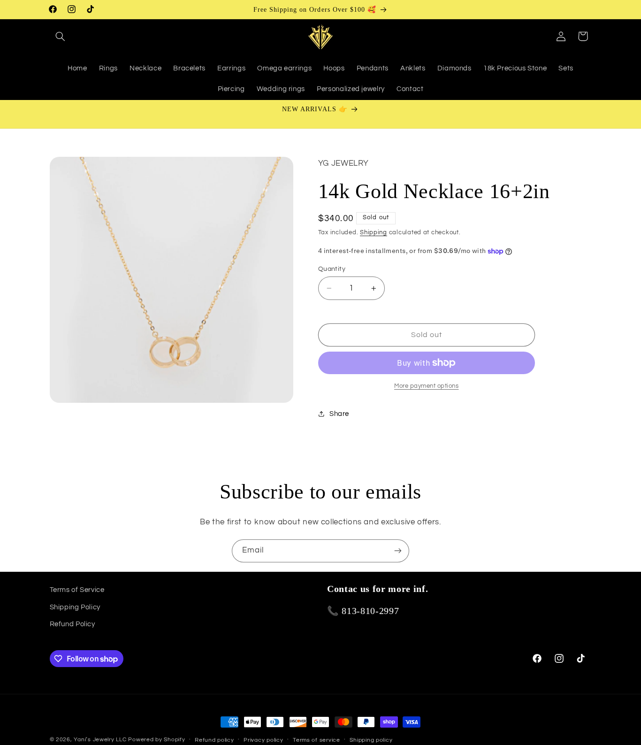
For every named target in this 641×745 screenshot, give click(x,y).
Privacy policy (263, 740)
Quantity (331, 269)
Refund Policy (72, 624)
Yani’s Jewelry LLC (100, 739)
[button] (60, 36)
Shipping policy (371, 740)
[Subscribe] (398, 550)
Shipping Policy (75, 606)
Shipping (373, 233)
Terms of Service (77, 589)
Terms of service (316, 740)
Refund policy (214, 740)
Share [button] (339, 413)
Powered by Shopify (156, 739)
